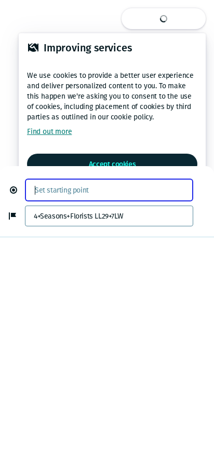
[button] (17, 190)
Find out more (49, 131)
